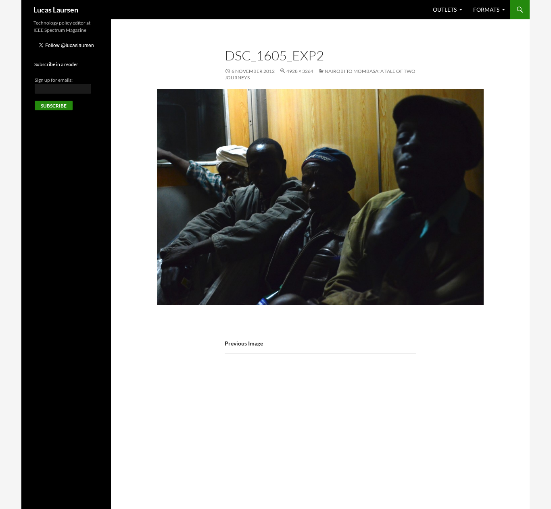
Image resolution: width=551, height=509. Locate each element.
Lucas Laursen (55, 9)
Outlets (445, 9)
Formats (486, 9)
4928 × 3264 (299, 71)
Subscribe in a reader (56, 64)
